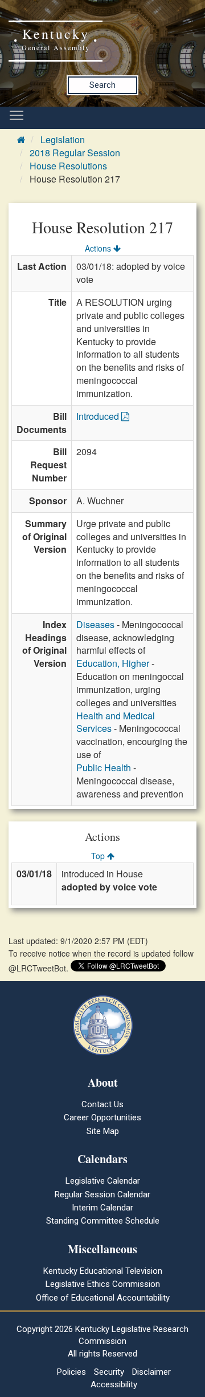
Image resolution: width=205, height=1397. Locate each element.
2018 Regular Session (75, 152)
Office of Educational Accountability (103, 1298)
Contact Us (102, 1104)
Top (99, 855)
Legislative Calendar (102, 1181)
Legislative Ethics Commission (103, 1284)
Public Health (103, 767)
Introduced (98, 416)
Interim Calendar (102, 1207)
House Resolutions (68, 165)
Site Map (103, 1131)
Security (109, 1372)
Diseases (95, 624)
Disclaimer (151, 1372)
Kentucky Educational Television (102, 1271)
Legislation (62, 139)
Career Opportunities (102, 1117)
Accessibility (114, 1384)
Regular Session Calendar (102, 1194)
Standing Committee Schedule (102, 1221)
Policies (71, 1372)
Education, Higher (112, 663)
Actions (99, 248)
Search (102, 85)
